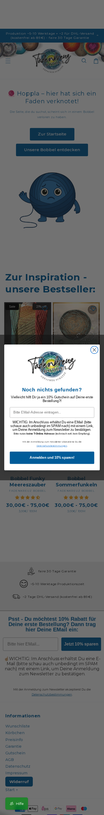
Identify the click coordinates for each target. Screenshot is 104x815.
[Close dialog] (94, 350)
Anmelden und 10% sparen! (52, 458)
